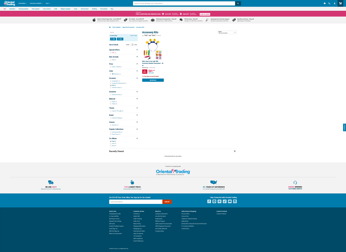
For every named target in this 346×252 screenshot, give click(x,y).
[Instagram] (235, 201)
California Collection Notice (189, 218)
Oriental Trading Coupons (116, 226)
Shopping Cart (137, 228)
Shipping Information (139, 226)
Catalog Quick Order (115, 214)
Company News (159, 231)
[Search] (238, 3)
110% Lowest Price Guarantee (163, 223)
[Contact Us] (329, 3)
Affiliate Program (160, 221)
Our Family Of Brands (161, 228)
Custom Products (221, 214)
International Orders (139, 231)
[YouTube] (230, 201)
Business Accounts (114, 218)
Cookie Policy (185, 228)
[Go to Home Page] (110, 27)
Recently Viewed (116, 151)
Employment (158, 218)
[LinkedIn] (214, 201)
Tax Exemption (137, 236)
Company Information (161, 214)
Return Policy (137, 223)
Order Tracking (137, 218)
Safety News (184, 221)
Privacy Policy (185, 214)
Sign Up (167, 202)
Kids (120, 39)
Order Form (136, 221)
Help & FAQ (136, 216)
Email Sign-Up (113, 228)
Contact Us (136, 214)
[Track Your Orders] (324, 3)
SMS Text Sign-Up (114, 231)
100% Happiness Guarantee (162, 226)
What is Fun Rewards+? (115, 233)
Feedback (344, 127)
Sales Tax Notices (138, 233)
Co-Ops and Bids (113, 216)
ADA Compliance (138, 238)
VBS (114, 39)
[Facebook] (209, 201)
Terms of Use (184, 216)
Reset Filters (133, 35)
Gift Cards (112, 223)
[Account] (335, 3)
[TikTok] (225, 201)
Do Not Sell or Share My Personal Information (194, 223)
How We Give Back (160, 216)
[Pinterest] (219, 201)
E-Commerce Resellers (187, 226)
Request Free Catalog (115, 221)
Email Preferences (138, 241)
